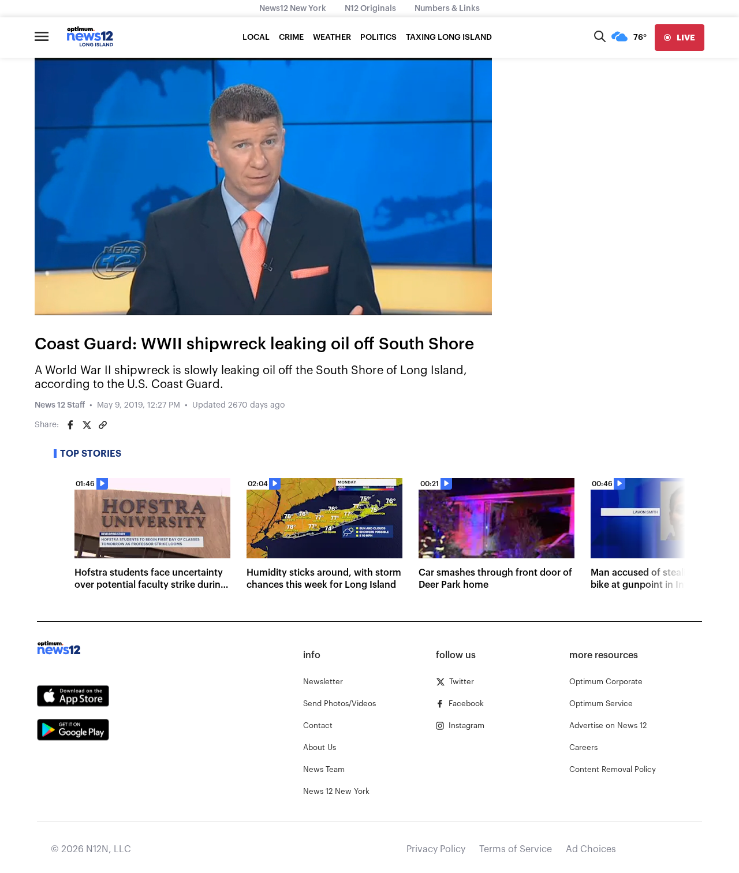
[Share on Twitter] (86, 425)
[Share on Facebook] (70, 425)
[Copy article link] (102, 425)
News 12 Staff (60, 405)
